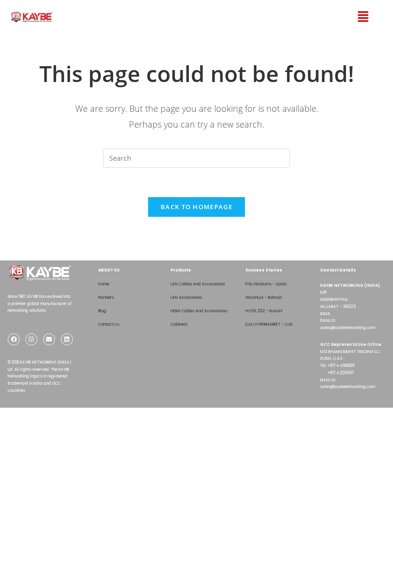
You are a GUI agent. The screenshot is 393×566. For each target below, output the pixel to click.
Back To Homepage (196, 206)
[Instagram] (31, 339)
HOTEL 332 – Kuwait (263, 311)
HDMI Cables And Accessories (199, 311)
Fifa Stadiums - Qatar (266, 284)
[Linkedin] (67, 339)
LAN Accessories (186, 297)
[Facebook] (14, 339)
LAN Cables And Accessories (198, 284)
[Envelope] (49, 339)
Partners (106, 297)
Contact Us (108, 324)
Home (103, 284)
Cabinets (179, 324)
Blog (102, 311)
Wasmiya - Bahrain (263, 297)
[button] (353, 17)
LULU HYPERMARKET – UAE (269, 324)
